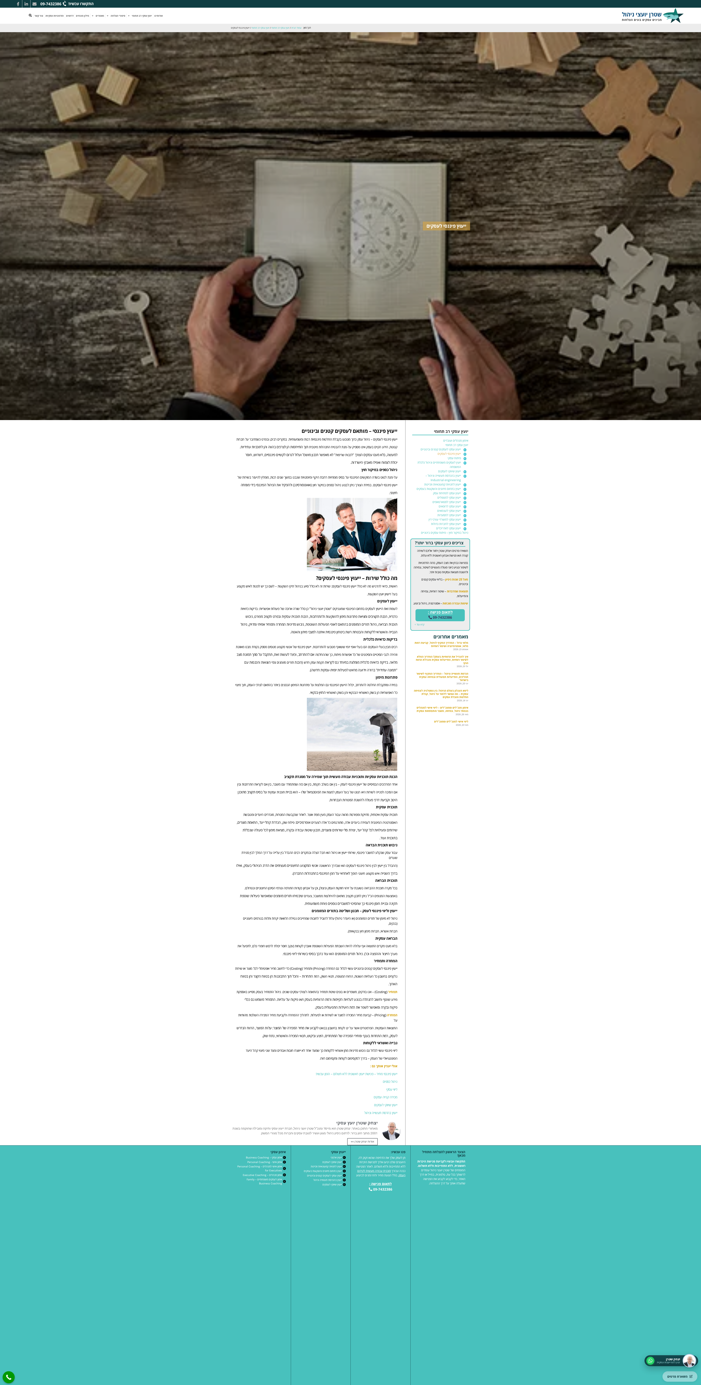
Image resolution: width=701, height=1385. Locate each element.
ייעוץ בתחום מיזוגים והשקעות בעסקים (439, 489)
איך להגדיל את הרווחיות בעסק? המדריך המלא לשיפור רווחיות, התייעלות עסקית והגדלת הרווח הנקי (442, 660)
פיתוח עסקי (454, 458)
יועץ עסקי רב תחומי (142, 15)
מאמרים (100, 15)
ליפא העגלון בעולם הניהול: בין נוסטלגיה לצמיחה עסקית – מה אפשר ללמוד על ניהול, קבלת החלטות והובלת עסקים (441, 694)
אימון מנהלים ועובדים (455, 441)
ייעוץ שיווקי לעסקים (449, 471)
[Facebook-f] (18, 4)
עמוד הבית (296, 27)
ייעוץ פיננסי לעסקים (449, 454)
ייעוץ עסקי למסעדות (449, 515)
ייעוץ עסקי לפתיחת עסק (447, 493)
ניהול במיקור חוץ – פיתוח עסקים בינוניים (444, 533)
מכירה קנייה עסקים (385, 1097)
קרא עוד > (419, 624)
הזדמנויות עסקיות (54, 15)
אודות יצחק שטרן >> (362, 1141)
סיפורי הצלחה (118, 15)
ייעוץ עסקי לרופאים (450, 506)
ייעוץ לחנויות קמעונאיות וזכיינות (442, 484)
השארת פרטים (677, 1376)
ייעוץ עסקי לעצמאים (449, 511)
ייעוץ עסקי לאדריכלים (448, 528)
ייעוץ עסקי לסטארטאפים (446, 502)
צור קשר (39, 15)
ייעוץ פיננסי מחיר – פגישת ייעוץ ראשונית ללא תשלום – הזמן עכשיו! (356, 1074)
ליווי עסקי (391, 1089)
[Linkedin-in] (26, 4)
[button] (30, 15)
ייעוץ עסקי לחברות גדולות (446, 524)
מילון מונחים (82, 15)
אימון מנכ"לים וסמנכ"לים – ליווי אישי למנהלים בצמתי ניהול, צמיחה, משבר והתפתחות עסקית (442, 709)
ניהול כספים (390, 1081)
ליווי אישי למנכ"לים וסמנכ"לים (451, 721)
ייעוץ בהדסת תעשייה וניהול (380, 1113)
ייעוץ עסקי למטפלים (449, 498)
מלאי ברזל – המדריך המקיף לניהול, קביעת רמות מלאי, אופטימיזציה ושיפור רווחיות (441, 644)
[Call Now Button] (9, 1377)
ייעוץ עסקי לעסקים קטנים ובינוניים (441, 449)
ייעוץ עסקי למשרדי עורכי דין (445, 519)
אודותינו (158, 15)
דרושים (70, 15)
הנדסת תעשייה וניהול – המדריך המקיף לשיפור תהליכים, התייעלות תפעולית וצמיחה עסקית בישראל (442, 677)
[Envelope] (34, 4)
